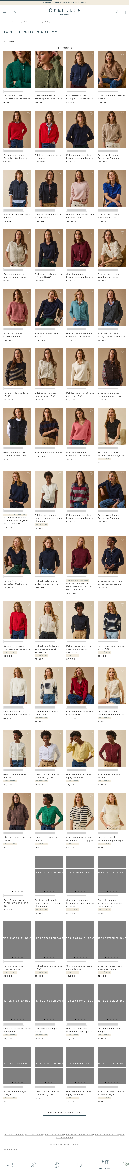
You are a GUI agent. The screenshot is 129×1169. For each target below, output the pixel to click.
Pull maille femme (54, 1134)
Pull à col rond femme (107, 1134)
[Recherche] (15, 12)
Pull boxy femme (34, 1134)
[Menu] (4, 12)
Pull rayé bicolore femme (48, 452)
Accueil (7, 22)
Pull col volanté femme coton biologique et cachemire (47, 649)
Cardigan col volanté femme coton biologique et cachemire (48, 903)
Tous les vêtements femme (64, 1144)
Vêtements (28, 22)
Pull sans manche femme (79, 1134)
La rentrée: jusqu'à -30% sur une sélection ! (64, 2)
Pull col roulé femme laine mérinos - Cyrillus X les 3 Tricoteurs (17, 520)
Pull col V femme (14, 1134)
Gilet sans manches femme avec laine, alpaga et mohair (49, 518)
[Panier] (124, 12)
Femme (17, 22)
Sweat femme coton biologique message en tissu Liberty (110, 903)
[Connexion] (117, 12)
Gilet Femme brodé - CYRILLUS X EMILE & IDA (15, 903)
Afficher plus (10, 1149)
